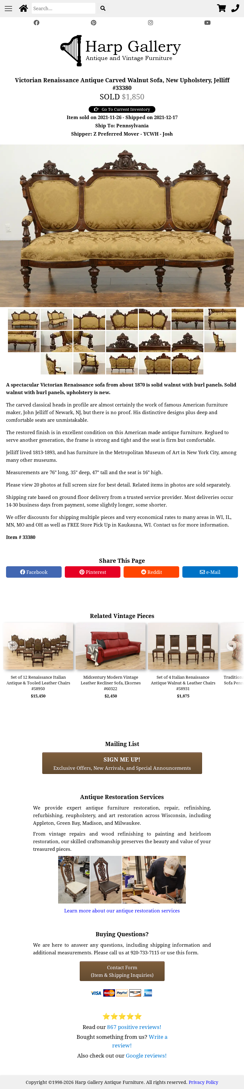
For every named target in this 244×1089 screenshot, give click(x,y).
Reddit (154, 572)
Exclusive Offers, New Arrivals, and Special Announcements (122, 763)
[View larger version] (122, 225)
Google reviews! (146, 1055)
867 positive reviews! (134, 1027)
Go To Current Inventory (126, 109)
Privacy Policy (203, 1082)
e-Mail (212, 572)
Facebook (36, 572)
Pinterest (95, 572)
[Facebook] (36, 23)
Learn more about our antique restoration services (122, 910)
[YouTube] (207, 23)
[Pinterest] (93, 23)
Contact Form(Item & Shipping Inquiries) (122, 971)
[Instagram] (150, 23)
